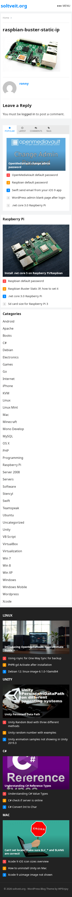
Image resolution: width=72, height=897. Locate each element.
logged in (28, 114)
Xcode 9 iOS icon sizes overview (28, 861)
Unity (6, 529)
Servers (8, 479)
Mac (6, 415)
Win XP (8, 572)
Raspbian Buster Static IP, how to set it (33, 288)
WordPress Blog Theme (40, 888)
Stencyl (8, 494)
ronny (24, 83)
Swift (6, 501)
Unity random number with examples (32, 732)
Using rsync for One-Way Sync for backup (34, 658)
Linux (6, 400)
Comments (36, 130)
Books (7, 335)
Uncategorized (13, 522)
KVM (6, 393)
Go (5, 371)
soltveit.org (14, 5)
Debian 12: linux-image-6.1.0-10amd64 (33, 671)
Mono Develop (13, 429)
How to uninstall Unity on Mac (27, 868)
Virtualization (12, 551)
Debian (8, 350)
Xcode (7, 601)
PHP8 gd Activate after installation (30, 665)
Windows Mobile (15, 587)
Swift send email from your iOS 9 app (36, 190)
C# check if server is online (25, 800)
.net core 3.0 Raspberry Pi (29, 205)
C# (5, 343)
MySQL (8, 436)
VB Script (9, 537)
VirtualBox (10, 544)
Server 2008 (11, 472)
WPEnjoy (63, 888)
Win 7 (7, 558)
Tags (48, 130)
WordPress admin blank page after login (38, 197)
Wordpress (11, 594)
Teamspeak (11, 508)
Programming (13, 458)
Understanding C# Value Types (28, 793)
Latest (22, 130)
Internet (9, 379)
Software (9, 486)
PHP (6, 450)
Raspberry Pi (13, 219)
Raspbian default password (30, 182)
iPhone (8, 386)
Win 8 (7, 565)
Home (6, 17)
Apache (8, 328)
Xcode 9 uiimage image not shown (30, 874)
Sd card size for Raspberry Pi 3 (28, 304)
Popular (10, 130)
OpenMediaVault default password (35, 175)
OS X (6, 443)
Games (8, 364)
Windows (9, 580)
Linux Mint (10, 407)
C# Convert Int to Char (22, 807)
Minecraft (10, 422)
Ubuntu (8, 515)
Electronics (11, 357)
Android (8, 321)
